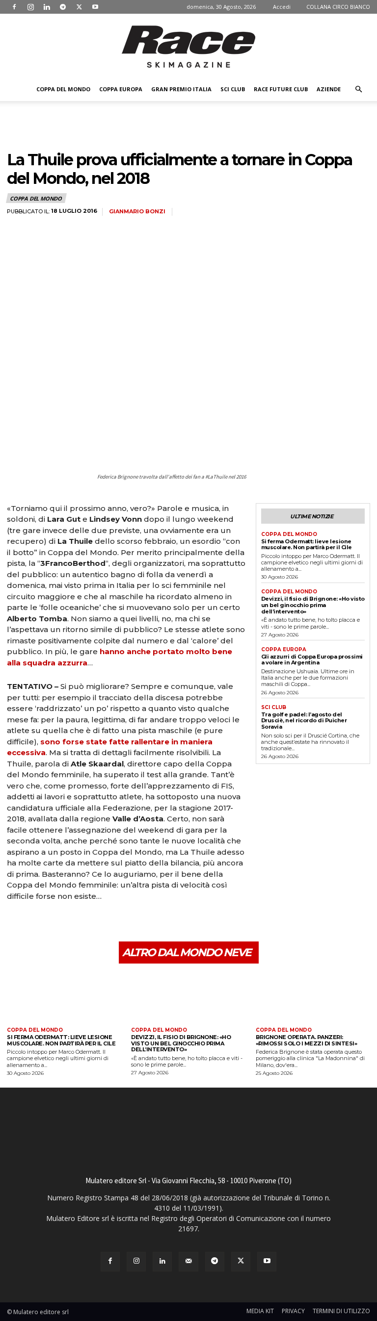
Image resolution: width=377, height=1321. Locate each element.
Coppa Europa (120, 89)
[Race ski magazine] (188, 47)
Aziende (329, 89)
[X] (79, 7)
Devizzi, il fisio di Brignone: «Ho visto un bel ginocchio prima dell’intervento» (313, 604)
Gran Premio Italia (181, 89)
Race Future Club (281, 89)
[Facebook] (14, 7)
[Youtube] (95, 7)
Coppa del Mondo (63, 89)
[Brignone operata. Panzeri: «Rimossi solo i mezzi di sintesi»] (313, 996)
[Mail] (188, 1261)
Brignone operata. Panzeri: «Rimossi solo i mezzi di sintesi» (306, 1040)
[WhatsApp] (84, 923)
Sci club (232, 89)
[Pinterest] (62, 923)
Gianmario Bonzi (137, 211)
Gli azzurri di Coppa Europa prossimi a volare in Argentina (312, 659)
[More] (107, 923)
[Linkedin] (46, 7)
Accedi (282, 6)
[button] (358, 89)
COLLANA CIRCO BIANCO (338, 6)
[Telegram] (62, 7)
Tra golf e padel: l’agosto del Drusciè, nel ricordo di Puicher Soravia (304, 720)
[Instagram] (30, 7)
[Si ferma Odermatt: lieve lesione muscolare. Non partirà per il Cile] (64, 996)
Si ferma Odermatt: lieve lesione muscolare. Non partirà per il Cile (306, 544)
